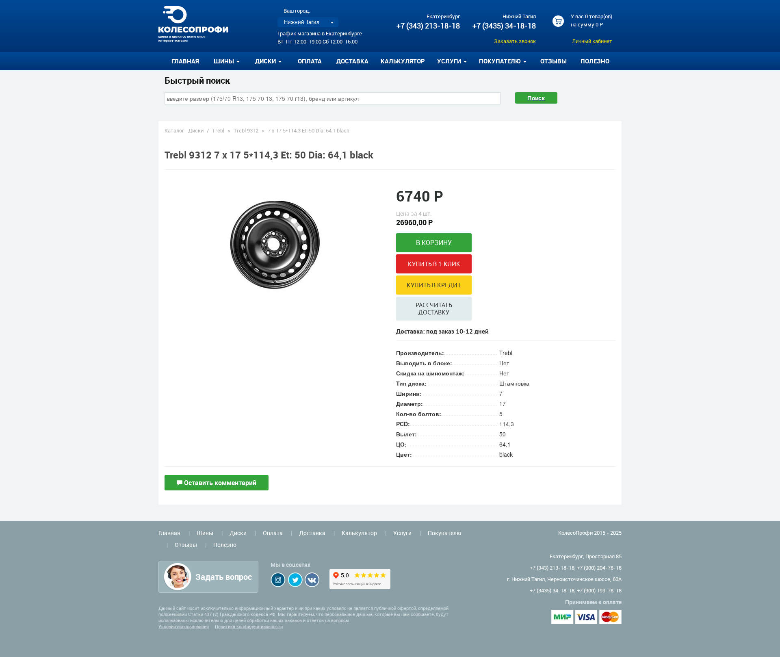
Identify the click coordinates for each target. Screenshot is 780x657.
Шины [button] (225, 61)
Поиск (536, 98)
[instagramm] (278, 579)
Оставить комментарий (219, 482)
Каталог (174, 130)
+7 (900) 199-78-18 (599, 590)
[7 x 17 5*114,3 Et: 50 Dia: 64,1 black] (274, 244)
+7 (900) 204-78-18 (599, 567)
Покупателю (444, 533)
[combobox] (332, 98)
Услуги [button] (450, 61)
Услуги (402, 533)
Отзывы (553, 61)
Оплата (310, 61)
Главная (185, 61)
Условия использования (183, 626)
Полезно (595, 61)
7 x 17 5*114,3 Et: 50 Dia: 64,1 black (308, 130)
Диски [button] (266, 61)
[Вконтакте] (312, 579)
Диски (196, 130)
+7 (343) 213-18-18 (428, 25)
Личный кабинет (592, 41)
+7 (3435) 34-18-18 (504, 25)
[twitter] (295, 579)
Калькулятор (403, 61)
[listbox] (307, 22)
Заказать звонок (515, 41)
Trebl (218, 130)
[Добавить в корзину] (434, 242)
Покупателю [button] (500, 61)
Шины (205, 533)
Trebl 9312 (246, 130)
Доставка (352, 61)
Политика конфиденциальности (249, 626)
